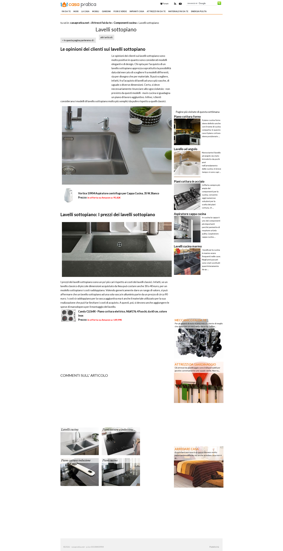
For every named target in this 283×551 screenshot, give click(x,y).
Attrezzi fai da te (156, 11)
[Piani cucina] (121, 471)
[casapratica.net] (78, 4)
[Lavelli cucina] (79, 440)
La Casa (85, 11)
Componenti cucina (125, 22)
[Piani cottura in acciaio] (188, 196)
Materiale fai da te (178, 11)
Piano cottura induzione (76, 460)
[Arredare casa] (198, 466)
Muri (76, 11)
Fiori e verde (120, 11)
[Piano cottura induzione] (79, 471)
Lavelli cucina (69, 429)
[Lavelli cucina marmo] (188, 261)
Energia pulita (199, 11)
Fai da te (66, 11)
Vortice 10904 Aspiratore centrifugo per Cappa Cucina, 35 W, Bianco (118, 193)
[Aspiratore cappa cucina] (188, 229)
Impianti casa (137, 11)
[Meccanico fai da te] (198, 337)
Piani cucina (110, 460)
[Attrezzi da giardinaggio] (198, 382)
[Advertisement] (94, 19)
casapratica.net (79, 22)
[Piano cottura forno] (188, 132)
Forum (165, 3)
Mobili (95, 11)
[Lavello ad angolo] (188, 164)
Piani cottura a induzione (117, 429)
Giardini (106, 11)
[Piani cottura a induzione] (121, 440)
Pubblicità (214, 547)
